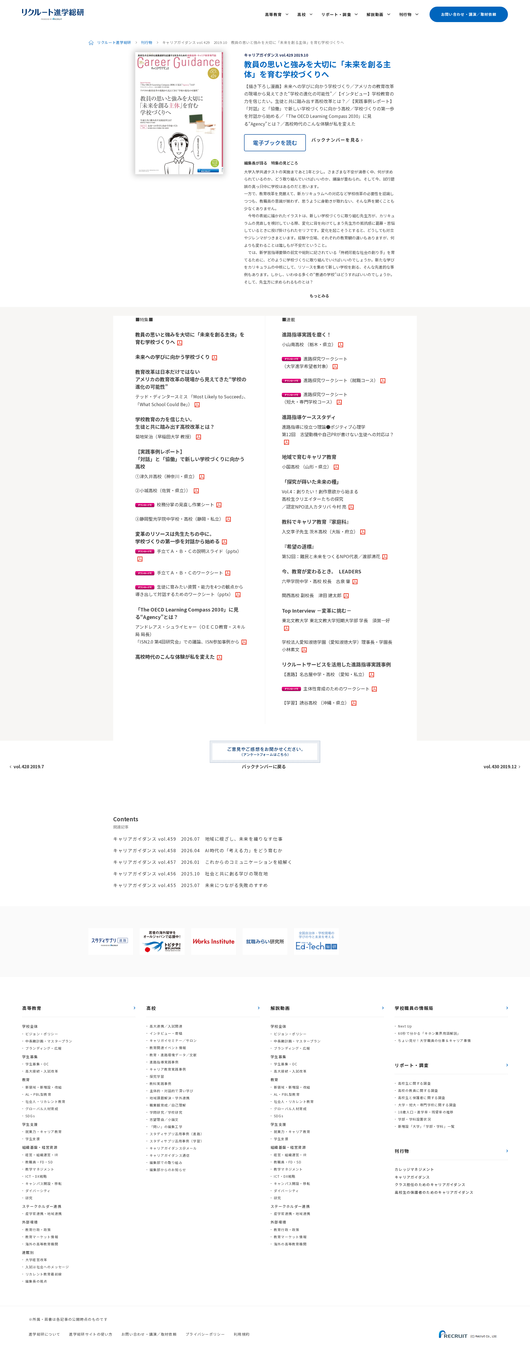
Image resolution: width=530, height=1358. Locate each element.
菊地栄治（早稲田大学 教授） (164, 436)
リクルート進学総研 (114, 42)
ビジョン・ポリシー (41, 1033)
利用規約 (242, 1334)
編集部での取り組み (166, 1162)
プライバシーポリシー (205, 1334)
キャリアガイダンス (412, 1177)
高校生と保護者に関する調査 (422, 1097)
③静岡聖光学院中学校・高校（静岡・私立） (179, 518)
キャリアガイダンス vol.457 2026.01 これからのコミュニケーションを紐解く (202, 862)
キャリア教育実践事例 (168, 1069)
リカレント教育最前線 (43, 1274)
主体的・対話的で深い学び (171, 1090)
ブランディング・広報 (43, 1048)
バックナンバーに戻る (264, 766)
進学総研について (44, 1334)
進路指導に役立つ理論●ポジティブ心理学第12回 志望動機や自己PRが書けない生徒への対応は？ (338, 430)
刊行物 (405, 14)
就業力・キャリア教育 (43, 1131)
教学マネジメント (40, 1169)
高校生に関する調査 (414, 1083)
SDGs (30, 1115)
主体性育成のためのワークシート (336, 688)
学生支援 (32, 1138)
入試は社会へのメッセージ (47, 1266)
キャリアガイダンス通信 (170, 1155)
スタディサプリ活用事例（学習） (177, 1141)
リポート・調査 (336, 14)
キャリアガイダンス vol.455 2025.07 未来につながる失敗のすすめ (190, 885)
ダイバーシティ (38, 1190)
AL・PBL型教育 (38, 1094)
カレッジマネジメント (414, 1169)
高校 (301, 14)
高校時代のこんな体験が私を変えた (175, 656)
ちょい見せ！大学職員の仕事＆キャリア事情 (434, 1040)
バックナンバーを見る (335, 139)
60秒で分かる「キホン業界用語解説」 (429, 1033)
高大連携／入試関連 (166, 1026)
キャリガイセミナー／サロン (173, 1040)
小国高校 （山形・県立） (307, 466)
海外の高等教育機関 (41, 1243)
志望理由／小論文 (164, 1119)
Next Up (405, 1026)
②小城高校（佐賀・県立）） (163, 490)
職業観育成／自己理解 (168, 1105)
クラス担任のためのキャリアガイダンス (430, 1184)
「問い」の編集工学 (166, 1126)
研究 (29, 1197)
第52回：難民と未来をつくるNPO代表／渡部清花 (331, 556)
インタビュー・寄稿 (166, 1033)
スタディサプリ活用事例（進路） (177, 1133)
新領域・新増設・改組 (43, 1087)
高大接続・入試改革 (41, 1071)
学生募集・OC (37, 1063)
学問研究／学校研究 (166, 1112)
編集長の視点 (36, 1281)
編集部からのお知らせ (168, 1169)
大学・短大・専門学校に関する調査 (427, 1104)
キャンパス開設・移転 (43, 1183)
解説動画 (375, 14)
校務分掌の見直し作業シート (185, 504)
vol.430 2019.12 (500, 766)
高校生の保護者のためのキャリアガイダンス (434, 1192)
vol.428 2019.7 (29, 766)
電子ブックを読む (275, 143)
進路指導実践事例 (164, 1062)
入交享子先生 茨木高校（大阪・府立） (320, 531)
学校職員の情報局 (414, 1008)
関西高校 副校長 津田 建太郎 (311, 595)
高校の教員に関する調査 (418, 1090)
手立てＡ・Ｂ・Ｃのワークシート (190, 572)
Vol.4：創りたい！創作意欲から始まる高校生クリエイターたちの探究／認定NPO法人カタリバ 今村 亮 (320, 499)
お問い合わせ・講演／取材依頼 (468, 14)
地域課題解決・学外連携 (170, 1097)
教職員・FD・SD (39, 1162)
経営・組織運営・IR (41, 1154)
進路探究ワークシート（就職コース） (340, 380)
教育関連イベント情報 (168, 1047)
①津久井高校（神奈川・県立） (166, 476)
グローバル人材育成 (41, 1108)
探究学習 (157, 1076)
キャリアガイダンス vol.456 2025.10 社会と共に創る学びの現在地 (190, 873)
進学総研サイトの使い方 (90, 1334)
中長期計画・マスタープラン (49, 1041)
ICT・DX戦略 (36, 1176)
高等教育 (273, 14)
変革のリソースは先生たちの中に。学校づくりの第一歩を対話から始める (177, 537)
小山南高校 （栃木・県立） (309, 344)
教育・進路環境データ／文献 (173, 1054)
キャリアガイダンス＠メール (173, 1148)
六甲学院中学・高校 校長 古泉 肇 (316, 581)
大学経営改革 (36, 1259)
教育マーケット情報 (41, 1236)
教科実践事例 (160, 1083)
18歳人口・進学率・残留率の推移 (426, 1112)
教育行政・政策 (38, 1229)
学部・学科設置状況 (414, 1119)
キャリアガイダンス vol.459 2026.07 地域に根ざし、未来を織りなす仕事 (198, 838)
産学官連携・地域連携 (43, 1213)
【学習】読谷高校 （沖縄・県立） (315, 702)
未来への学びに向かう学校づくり (172, 356)
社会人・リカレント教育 (45, 1101)
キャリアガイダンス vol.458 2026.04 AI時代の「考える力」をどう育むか (198, 850)
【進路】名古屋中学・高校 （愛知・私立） (324, 674)
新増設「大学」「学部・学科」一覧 (426, 1126)
